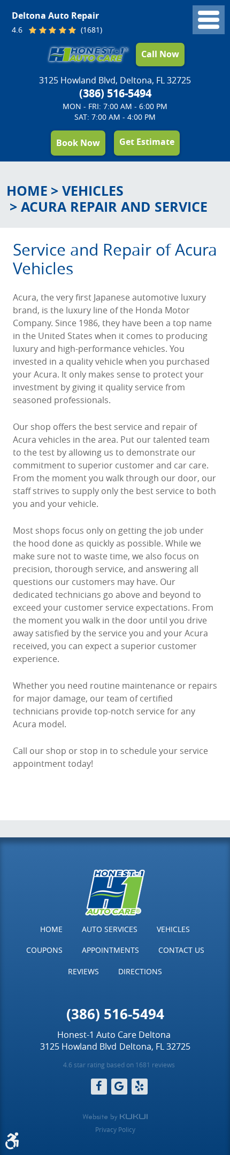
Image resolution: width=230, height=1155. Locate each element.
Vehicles (93, 190)
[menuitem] (51, 929)
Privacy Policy (115, 1129)
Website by (115, 1117)
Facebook (99, 1087)
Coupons (44, 950)
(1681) (90, 30)
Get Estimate (146, 142)
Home (27, 190)
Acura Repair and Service (114, 206)
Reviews (83, 971)
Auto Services (109, 929)
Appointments (110, 950)
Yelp (140, 1087)
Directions (140, 971)
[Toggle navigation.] (209, 19)
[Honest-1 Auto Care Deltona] (89, 54)
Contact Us (181, 950)
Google (119, 1087)
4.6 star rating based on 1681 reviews (119, 1064)
